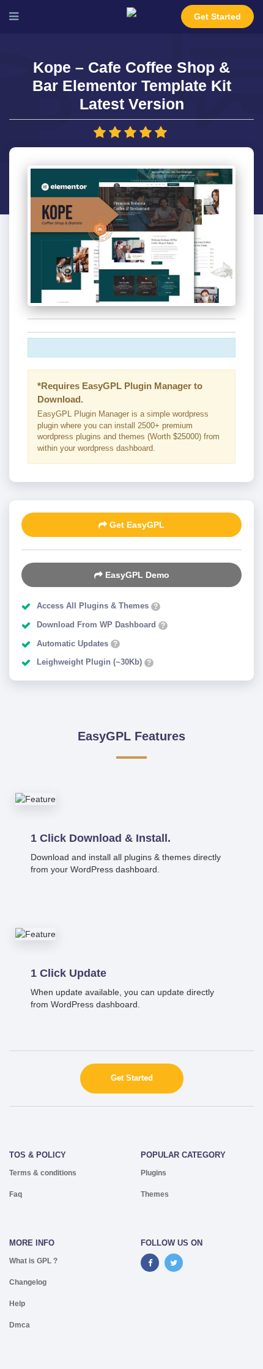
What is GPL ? (33, 1261)
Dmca (19, 1325)
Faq (15, 1194)
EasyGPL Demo (136, 575)
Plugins (153, 1173)
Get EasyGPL (136, 525)
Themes (155, 1194)
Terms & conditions (42, 1173)
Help (17, 1303)
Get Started (217, 16)
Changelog (27, 1282)
